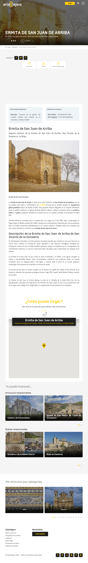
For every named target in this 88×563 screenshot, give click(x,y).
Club (70, 3)
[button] (44, 345)
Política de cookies (11, 546)
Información (29, 66)
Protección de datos (12, 543)
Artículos (14, 47)
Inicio (9, 47)
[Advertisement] (44, 86)
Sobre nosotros (10, 533)
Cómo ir (43, 66)
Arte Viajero (12, 4)
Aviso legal (9, 541)
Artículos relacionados (58, 66)
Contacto (8, 538)
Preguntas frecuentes (13, 536)
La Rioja (42, 205)
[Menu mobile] (83, 3)
